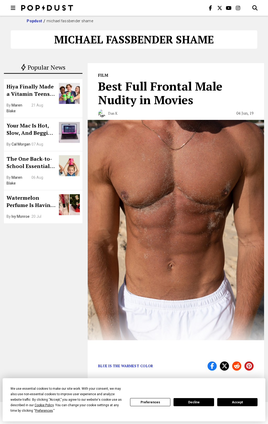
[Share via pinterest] (249, 366)
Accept (237, 402)
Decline (194, 402)
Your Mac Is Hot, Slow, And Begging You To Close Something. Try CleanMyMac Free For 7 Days (31, 130)
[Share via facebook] (212, 366)
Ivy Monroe (21, 216)
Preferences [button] (44, 410)
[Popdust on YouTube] (229, 8)
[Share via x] (224, 366)
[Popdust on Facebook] (210, 8)
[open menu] (13, 8)
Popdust (34, 21)
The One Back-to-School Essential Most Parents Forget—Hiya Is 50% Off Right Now (31, 163)
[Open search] (255, 8)
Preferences (150, 402)
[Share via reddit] (236, 366)
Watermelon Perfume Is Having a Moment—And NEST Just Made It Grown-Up (30, 202)
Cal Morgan (21, 144)
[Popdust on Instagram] (238, 8)
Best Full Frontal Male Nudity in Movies (160, 93)
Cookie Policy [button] (44, 405)
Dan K (113, 113)
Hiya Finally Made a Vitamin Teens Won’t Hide (30, 91)
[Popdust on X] (220, 8)
